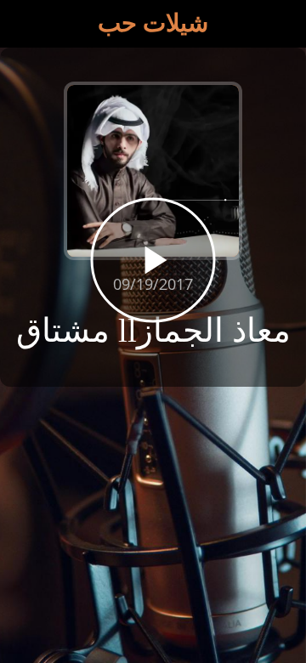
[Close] (24, 24)
